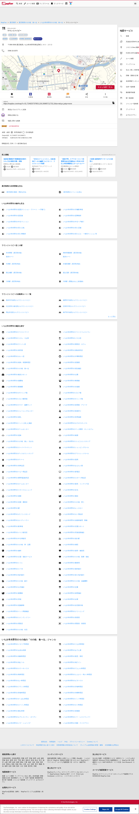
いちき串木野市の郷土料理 (15, 711)
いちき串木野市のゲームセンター (17, 429)
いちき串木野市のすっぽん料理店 (17, 699)
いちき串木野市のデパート (15, 459)
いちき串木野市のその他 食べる (51, 22)
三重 (25, 762)
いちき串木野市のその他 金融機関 (75, 581)
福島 (42, 758)
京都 (37, 762)
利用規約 (52, 742)
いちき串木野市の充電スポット (73, 526)
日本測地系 (29, 132)
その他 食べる (12, 34)
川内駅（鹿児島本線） (13, 281)
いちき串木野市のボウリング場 (16, 393)
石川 (40, 760)
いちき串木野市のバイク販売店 (16, 532)
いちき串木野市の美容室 (71, 617)
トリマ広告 (117, 762)
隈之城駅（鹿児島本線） (14, 272)
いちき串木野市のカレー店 (15, 356)
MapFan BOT (65, 774)
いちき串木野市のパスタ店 (72, 338)
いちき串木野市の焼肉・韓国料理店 (18, 362)
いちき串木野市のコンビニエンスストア (76, 441)
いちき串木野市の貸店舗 (14, 215)
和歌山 (8, 764)
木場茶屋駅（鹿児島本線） (72, 264)
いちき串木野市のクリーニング (73, 611)
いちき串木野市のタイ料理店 (73, 705)
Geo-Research (127, 762)
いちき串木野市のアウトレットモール (76, 453)
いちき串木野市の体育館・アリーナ (75, 405)
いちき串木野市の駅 (13, 508)
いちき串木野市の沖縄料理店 (73, 693)
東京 (23, 760)
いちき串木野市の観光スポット (16, 374)
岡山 (20, 764)
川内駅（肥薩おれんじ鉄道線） (73, 281)
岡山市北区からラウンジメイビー (17, 312)
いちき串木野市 (13, 38)
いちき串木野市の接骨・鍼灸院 (73, 550)
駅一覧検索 (8, 780)
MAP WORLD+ (108, 762)
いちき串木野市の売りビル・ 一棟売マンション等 (80, 234)
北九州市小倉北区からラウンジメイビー (19, 306)
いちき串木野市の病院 (70, 544)
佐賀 (10, 766)
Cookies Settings (90, 809)
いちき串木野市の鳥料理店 (15, 674)
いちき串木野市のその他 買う (73, 502)
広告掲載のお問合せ (112, 745)
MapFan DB (126, 760)
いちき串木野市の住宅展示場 (73, 605)
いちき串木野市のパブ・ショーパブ (18, 723)
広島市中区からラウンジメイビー (74, 306)
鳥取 (13, 764)
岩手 (26, 758)
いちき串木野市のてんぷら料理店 (74, 668)
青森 (22, 758)
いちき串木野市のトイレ (14, 563)
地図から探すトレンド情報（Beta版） (70, 758)
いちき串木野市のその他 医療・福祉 (76, 557)
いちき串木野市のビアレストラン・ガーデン (21, 717)
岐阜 (13, 762)
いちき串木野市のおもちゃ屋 (73, 465)
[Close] (135, 809)
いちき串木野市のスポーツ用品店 (74, 478)
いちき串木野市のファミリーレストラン (76, 332)
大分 (21, 766)
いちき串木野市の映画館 (71, 380)
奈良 (3, 764)
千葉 (19, 760)
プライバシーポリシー (77, 742)
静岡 (17, 762)
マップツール (19, 776)
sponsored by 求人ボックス (109, 154)
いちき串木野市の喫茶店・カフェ (74, 344)
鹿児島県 (13, 22)
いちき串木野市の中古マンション (17, 222)
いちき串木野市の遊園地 (14, 380)
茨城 (3, 760)
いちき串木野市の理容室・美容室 (74, 623)
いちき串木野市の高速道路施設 (73, 532)
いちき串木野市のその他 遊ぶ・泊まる (19, 441)
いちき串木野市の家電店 (71, 472)
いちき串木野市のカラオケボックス (75, 423)
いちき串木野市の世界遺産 (72, 417)
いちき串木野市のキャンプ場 (73, 399)
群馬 (11, 760)
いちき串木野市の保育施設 (72, 593)
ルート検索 (10, 776)
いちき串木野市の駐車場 (14, 526)
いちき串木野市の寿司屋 (14, 350)
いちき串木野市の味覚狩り (72, 411)
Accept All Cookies (121, 809)
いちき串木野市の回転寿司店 (73, 350)
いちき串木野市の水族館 (71, 387)
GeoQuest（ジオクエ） (55, 776)
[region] (59, 73)
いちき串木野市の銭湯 (70, 435)
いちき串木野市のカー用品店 (73, 514)
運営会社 (44, 742)
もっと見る (112, 316)
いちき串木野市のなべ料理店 (16, 680)
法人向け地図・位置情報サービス (104, 758)
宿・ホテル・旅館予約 (78, 762)
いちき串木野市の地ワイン (72, 662)
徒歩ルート (10, 256)
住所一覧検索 (29, 778)
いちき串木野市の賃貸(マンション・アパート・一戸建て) (25, 209)
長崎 (13, 766)
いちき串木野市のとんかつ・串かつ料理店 (77, 674)
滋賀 (29, 762)
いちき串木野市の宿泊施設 (72, 368)
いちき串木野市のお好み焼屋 (16, 650)
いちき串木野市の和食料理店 (16, 693)
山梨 (6, 762)
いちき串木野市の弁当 (70, 490)
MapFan (4, 22)
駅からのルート (38, 38)
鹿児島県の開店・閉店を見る (16, 192)
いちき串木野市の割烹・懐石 (73, 656)
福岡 (6, 766)
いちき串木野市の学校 (13, 599)
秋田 (34, 758)
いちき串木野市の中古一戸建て (73, 222)
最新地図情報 (51, 758)
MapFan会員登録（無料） (11, 791)
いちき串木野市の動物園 (14, 387)
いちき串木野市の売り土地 (15, 228)
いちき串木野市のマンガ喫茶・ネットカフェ (78, 429)
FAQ (65, 742)
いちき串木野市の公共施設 (15, 587)
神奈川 (28, 760)
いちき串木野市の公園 (70, 374)
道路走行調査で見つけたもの (70, 760)
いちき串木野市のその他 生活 (16, 629)
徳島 (32, 764)
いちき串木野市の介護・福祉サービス (19, 557)
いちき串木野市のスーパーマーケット (19, 447)
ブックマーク (30, 780)
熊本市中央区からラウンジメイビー (18, 300)
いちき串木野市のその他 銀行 (16, 581)
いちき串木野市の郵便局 (71, 563)
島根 (16, 764)
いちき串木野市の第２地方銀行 (73, 575)
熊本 (17, 766)
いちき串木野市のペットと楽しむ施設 (19, 423)
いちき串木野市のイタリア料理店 (17, 644)
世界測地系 (18, 132)
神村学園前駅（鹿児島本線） (73, 253)
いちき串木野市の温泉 (13, 435)
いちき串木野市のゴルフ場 (72, 393)
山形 (38, 758)
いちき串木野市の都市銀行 (72, 569)
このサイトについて (27, 745)
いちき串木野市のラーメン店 (16, 344)
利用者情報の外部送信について (67, 745)
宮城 (30, 758)
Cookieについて (92, 742)
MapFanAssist (55, 774)
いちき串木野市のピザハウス (73, 680)
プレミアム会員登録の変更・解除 (91, 745)
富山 (36, 760)
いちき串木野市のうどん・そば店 (17, 338)
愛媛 (40, 764)
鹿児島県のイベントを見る (72, 192)
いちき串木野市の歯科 (13, 550)
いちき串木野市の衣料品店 (15, 465)
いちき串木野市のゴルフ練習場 (16, 399)
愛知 (21, 762)
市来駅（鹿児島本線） (13, 264)
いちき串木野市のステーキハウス (17, 668)
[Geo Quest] (71, 3)
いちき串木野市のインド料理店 (73, 699)
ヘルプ (60, 742)
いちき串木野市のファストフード (17, 332)
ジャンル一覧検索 (19, 780)
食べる (4, 34)
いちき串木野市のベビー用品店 (16, 472)
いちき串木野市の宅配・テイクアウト (76, 723)
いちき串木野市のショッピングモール (76, 447)
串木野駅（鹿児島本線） (26, 38)
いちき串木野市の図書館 (14, 593)
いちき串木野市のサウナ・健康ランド (19, 405)
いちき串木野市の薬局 (70, 459)
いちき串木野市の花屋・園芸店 (16, 502)
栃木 (7, 760)
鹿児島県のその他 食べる (28, 22)
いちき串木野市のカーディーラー (17, 520)
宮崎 (25, 766)
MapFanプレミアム (54, 772)
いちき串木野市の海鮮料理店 (16, 656)
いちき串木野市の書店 (70, 496)
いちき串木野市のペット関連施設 (17, 611)
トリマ (73, 774)
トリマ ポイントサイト (72, 776)
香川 (36, 764)
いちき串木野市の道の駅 (71, 538)
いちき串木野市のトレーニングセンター (19, 411)
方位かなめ (80, 774)
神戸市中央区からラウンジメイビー (75, 312)
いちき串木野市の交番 (70, 587)
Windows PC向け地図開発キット (110, 760)
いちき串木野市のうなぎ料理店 (73, 644)
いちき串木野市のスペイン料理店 (17, 705)
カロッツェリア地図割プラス (123, 774)
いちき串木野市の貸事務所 (72, 215)
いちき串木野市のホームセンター (17, 484)
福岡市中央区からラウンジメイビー (75, 300)
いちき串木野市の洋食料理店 (73, 686)
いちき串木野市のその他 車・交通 (18, 544)
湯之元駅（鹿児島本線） (71, 272)
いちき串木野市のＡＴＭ (14, 569)
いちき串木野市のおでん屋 (72, 650)
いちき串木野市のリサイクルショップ (19, 490)
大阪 (33, 762)
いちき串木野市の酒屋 (13, 496)
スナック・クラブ (23, 34)
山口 (28, 764)
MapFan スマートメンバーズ (102, 774)
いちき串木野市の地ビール (15, 662)
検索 (3, 776)
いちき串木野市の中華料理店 (73, 356)
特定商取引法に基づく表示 (45, 745)
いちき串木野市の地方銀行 (15, 575)
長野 (10, 762)
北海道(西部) (16, 758)
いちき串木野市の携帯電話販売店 (17, 478)
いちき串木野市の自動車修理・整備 (75, 520)
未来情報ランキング (17, 778)
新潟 (32, 760)
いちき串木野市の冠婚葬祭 (15, 605)
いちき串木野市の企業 (70, 599)
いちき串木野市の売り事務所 (16, 234)
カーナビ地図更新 (63, 762)
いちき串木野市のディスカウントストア (19, 453)
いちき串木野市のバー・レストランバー (76, 717)
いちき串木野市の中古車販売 (16, 538)
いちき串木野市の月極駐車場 (73, 209)
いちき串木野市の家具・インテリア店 (76, 484)
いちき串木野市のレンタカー (73, 508)
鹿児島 (30, 766)
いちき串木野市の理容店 (14, 623)
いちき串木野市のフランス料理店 (17, 686)
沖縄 (34, 766)
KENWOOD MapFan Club (101, 776)
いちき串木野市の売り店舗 (72, 228)
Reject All (105, 809)
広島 (24, 764)
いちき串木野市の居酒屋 (71, 362)
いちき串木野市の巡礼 (13, 417)
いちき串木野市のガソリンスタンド (18, 514)
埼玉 (15, 760)
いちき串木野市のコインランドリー (18, 617)
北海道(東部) (6, 758)
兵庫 (41, 762)
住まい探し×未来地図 (32, 776)
